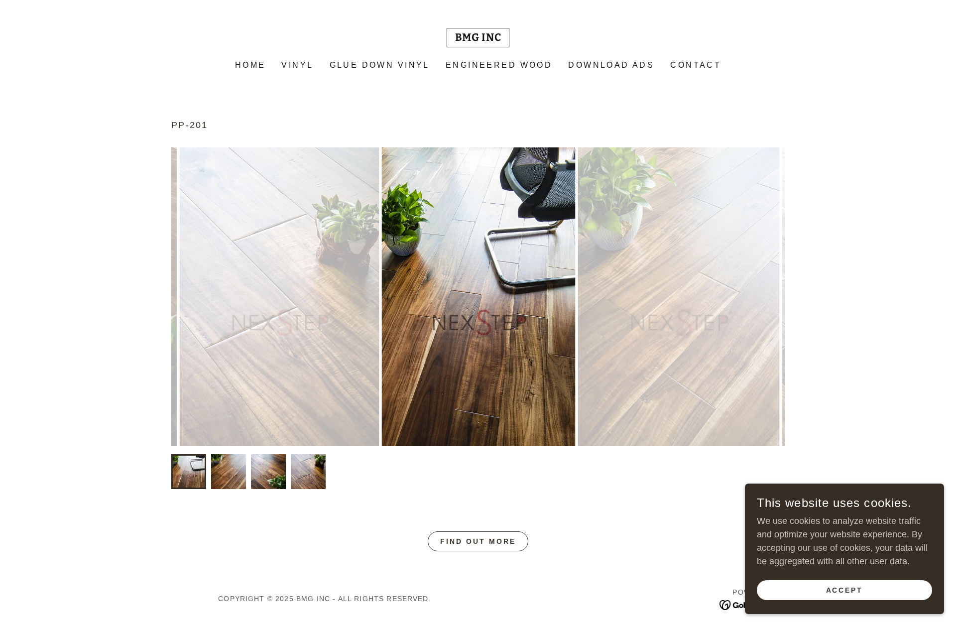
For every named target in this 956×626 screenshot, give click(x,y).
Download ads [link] (611, 65)
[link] (478, 38)
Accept (844, 590)
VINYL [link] (297, 65)
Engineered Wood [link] (499, 65)
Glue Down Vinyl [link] (380, 65)
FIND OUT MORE (478, 541)
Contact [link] (695, 65)
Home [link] (250, 65)
